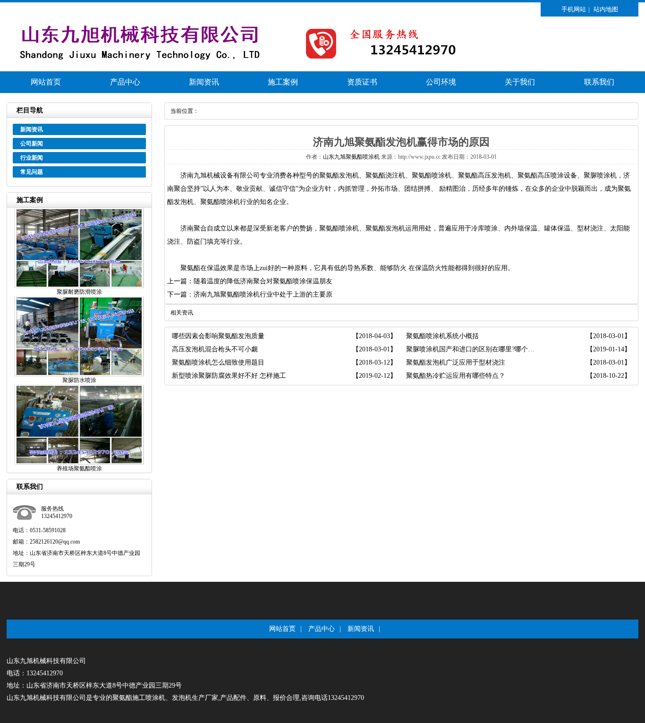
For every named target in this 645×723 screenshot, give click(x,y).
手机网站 (573, 9)
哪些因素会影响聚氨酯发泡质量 (218, 336)
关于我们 (520, 82)
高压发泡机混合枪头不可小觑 (215, 349)
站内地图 (606, 9)
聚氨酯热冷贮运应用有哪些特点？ (455, 375)
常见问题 (31, 172)
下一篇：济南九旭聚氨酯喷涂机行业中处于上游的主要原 (249, 294)
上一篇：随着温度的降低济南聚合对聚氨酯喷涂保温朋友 (249, 281)
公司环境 (441, 82)
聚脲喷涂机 (600, 175)
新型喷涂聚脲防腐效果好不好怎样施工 (229, 375)
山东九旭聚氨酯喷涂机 (351, 156)
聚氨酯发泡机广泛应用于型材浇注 (455, 362)
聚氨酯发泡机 (339, 175)
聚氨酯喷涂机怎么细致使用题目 (218, 362)
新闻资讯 (204, 82)
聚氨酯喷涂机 (431, 175)
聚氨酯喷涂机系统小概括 (442, 336)
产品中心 (125, 82)
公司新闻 (31, 143)
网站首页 (46, 82)
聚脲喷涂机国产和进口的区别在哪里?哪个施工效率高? (473, 349)
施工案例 (283, 82)
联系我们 (599, 82)
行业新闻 (31, 157)
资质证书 (362, 82)
